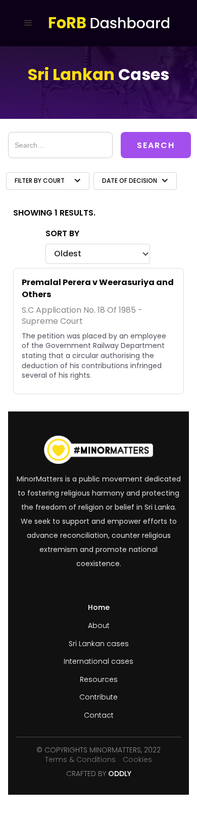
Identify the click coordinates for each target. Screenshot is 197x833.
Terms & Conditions (80, 759)
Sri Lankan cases (99, 644)
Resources (99, 679)
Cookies (137, 759)
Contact (99, 715)
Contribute (98, 697)
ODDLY (119, 774)
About (99, 626)
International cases (98, 661)
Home (99, 607)
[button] (30, 23)
